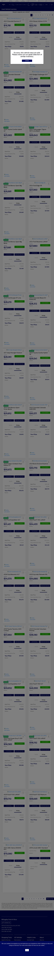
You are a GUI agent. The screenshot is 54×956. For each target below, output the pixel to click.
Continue (27, 60)
